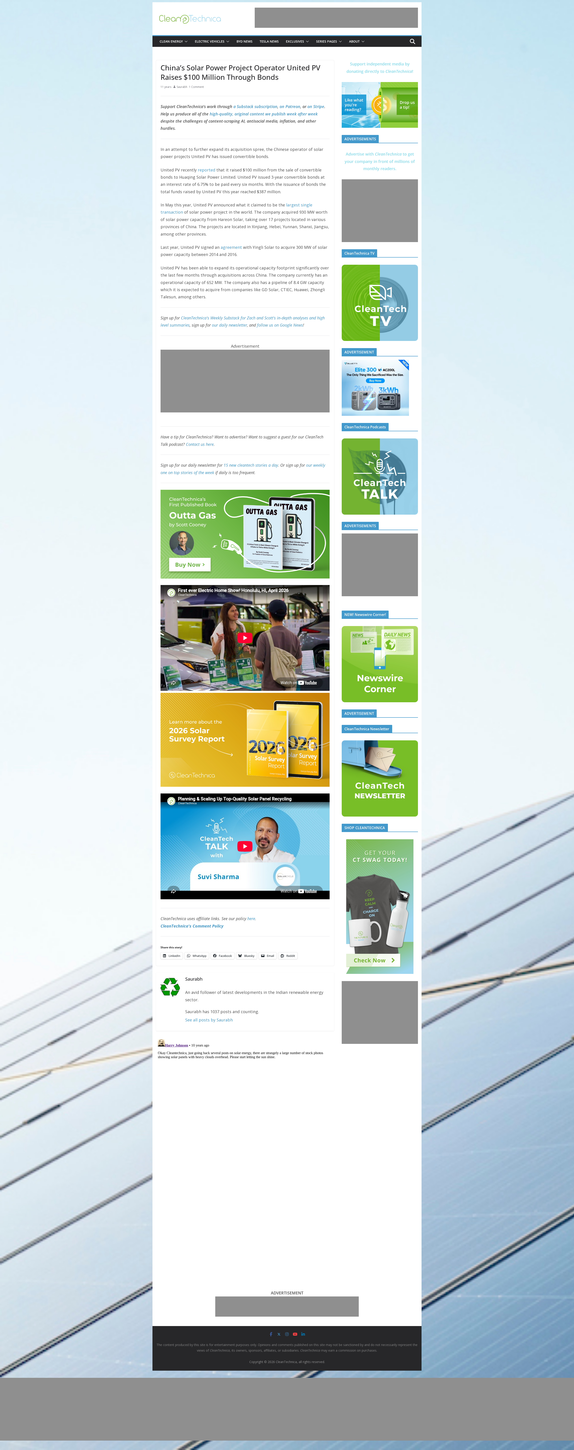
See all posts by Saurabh (209, 1020)
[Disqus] (245, 1094)
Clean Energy (171, 41)
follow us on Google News (280, 325)
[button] (185, 41)
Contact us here (200, 444)
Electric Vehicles (209, 41)
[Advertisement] (336, 18)
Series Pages (326, 41)
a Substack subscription (255, 106)
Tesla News (269, 41)
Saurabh (182, 87)
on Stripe (315, 106)
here (251, 918)
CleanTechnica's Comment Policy (192, 926)
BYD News (244, 41)
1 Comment (196, 87)
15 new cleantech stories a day (251, 465)
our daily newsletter (229, 325)
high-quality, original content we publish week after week (264, 114)
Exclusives (295, 41)
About (354, 41)
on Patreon (290, 106)
